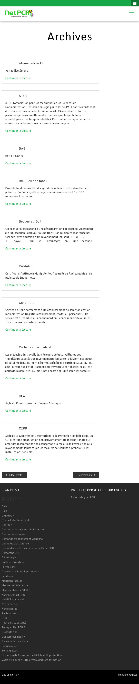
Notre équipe (9, 609)
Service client (10, 646)
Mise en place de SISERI (17, 590)
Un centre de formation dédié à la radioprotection (32, 655)
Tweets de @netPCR (83, 497)
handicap (7, 576)
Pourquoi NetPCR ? (13, 627)
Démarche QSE (11, 553)
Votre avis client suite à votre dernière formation (31, 660)
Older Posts (15, 474)
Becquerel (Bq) (30, 221)
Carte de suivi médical (35, 347)
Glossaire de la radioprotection (20, 571)
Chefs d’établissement (15, 520)
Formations (9, 567)
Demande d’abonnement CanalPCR (23, 539)
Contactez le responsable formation (23, 529)
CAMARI (25, 266)
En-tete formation (13, 562)
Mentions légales (12, 581)
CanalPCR (26, 302)
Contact (7, 525)
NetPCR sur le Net (13, 599)
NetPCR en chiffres (13, 595)
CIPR (23, 428)
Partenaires (9, 613)
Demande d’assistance (15, 543)
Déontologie (9, 557)
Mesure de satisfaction (15, 585)
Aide (4, 506)
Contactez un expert (14, 534)
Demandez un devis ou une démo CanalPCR (28, 548)
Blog (4, 511)
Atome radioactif (31, 63)
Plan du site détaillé (14, 622)
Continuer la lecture (18, 78)
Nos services (9, 604)
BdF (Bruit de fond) (33, 180)
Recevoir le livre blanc (15, 641)
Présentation (9, 632)
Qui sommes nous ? (13, 637)
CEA (22, 395)
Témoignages (10, 650)
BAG (22, 148)
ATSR (23, 95)
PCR (4, 618)
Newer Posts (85, 474)
